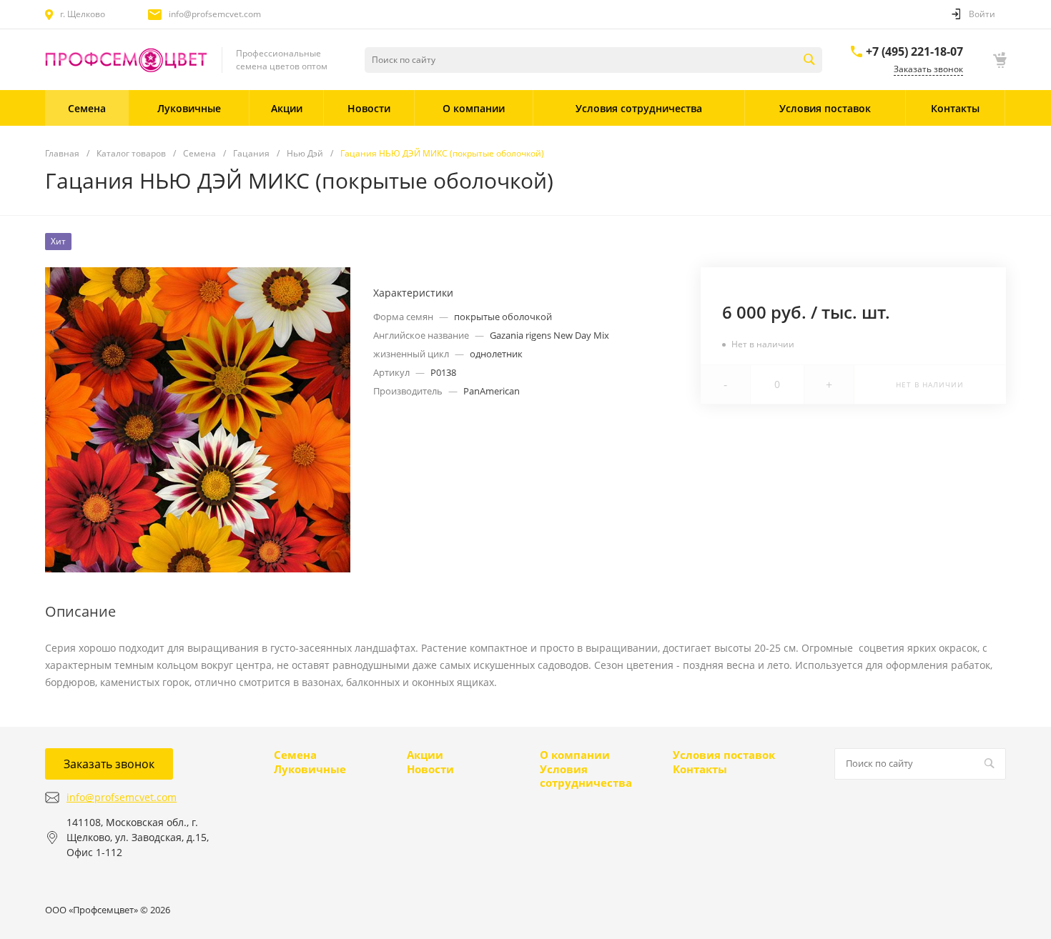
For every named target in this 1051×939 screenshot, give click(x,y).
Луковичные (310, 769)
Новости (430, 769)
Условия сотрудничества (586, 776)
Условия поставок (724, 754)
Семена (295, 754)
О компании (575, 754)
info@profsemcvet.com (215, 14)
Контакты (700, 769)
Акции (425, 754)
